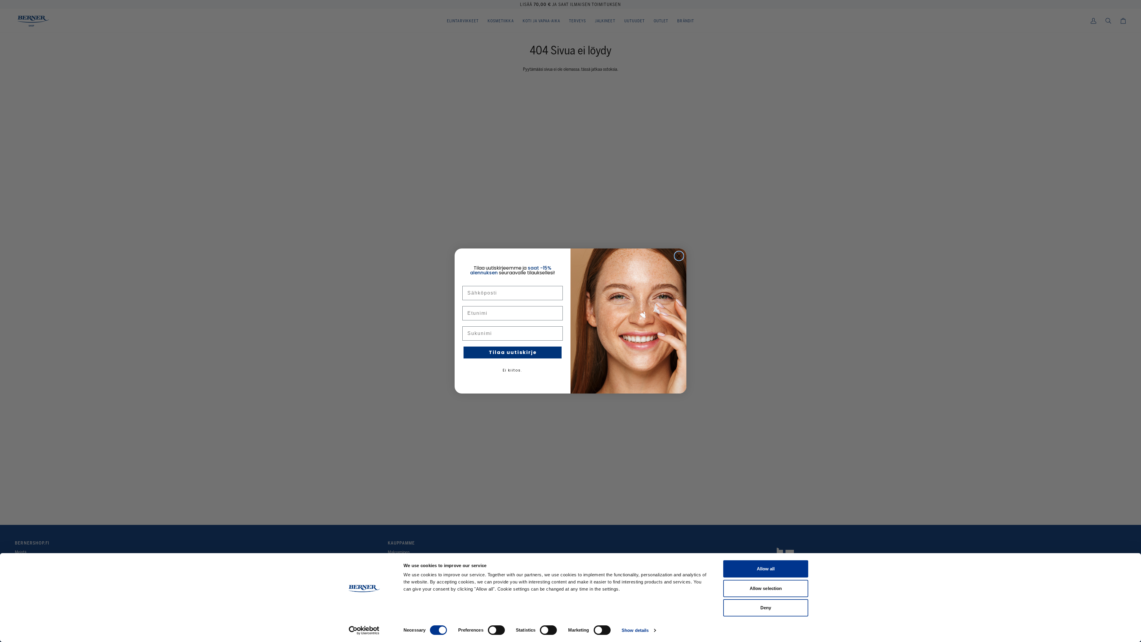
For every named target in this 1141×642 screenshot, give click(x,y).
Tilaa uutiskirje (513, 352)
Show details (635, 630)
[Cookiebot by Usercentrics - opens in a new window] (364, 630)
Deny (765, 607)
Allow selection (766, 588)
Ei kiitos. (512, 370)
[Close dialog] (678, 255)
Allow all (766, 568)
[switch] (496, 630)
